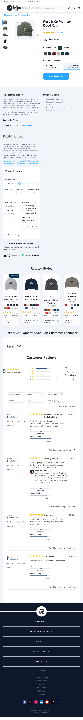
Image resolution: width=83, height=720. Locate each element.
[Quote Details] (17, 321)
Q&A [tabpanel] (19, 346)
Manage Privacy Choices (41, 674)
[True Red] (46, 313)
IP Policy (41, 691)
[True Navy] (14, 305)
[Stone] (28, 305)
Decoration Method (33, 190)
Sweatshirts (33, 162)
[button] (43, 368)
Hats (16, 15)
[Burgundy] (25, 305)
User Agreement (41, 677)
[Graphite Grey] (45, 310)
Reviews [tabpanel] (10, 346)
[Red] (37, 305)
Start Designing (56, 76)
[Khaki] (58, 54)
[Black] (49, 54)
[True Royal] (57, 310)
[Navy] (67, 54)
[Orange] (48, 310)
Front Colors (9, 190)
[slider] (19, 183)
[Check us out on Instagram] (36, 702)
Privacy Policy (41, 681)
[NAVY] (11, 305)
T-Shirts (22, 162)
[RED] (8, 308)
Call (27, 226)
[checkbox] (6, 235)
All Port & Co (9, 162)
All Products (7, 15)
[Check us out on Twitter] (30, 702)
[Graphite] (45, 54)
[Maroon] (54, 54)
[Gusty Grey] (49, 313)
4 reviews (59, 33)
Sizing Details (26, 125)
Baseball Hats (24, 15)
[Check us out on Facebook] (25, 702)
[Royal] (26, 308)
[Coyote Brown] (5, 308)
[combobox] (42, 8)
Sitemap (41, 694)
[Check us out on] (41, 702)
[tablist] (41, 343)
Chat (36, 226)
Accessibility (41, 670)
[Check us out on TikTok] (53, 702)
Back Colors (20, 190)
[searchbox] (16, 394)
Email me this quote (15, 235)
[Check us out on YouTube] (47, 702)
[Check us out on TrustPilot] (58, 702)
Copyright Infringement (41, 687)
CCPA (41, 684)
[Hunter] (60, 48)
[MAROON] (8, 305)
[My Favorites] (74, 8)
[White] (5, 305)
